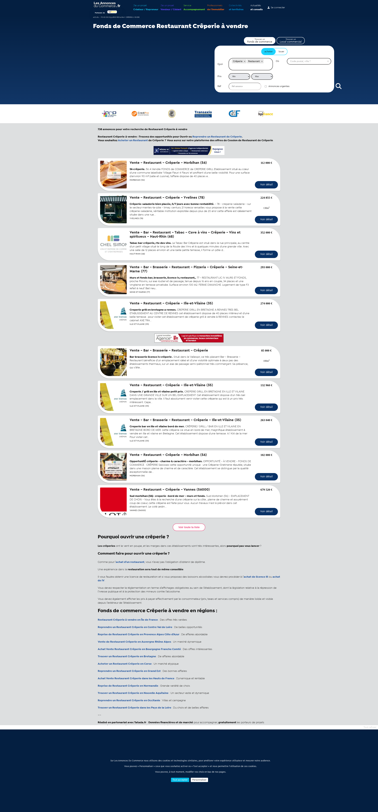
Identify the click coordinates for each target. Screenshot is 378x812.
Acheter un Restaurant (133, 140)
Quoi (220, 64)
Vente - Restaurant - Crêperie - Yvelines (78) (167, 197)
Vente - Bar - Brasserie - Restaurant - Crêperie (169, 350)
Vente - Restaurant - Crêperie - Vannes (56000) (170, 489)
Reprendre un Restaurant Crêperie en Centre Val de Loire (135, 627)
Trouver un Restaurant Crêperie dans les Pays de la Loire (135, 708)
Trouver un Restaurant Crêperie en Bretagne (127, 656)
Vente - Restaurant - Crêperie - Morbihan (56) (168, 163)
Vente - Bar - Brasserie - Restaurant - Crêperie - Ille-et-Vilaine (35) (185, 420)
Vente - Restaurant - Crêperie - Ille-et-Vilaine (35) (171, 303)
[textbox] (251, 67)
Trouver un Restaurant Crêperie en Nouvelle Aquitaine (133, 693)
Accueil (96, 17)
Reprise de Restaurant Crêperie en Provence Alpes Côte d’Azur (138, 634)
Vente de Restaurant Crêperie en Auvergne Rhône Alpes (134, 642)
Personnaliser (199, 780)
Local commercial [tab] (291, 40)
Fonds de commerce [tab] (259, 40)
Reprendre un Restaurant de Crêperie (217, 137)
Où (277, 61)
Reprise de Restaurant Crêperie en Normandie (128, 686)
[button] (245, 61)
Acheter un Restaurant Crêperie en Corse (125, 664)
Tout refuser (370, 727)
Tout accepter (180, 780)
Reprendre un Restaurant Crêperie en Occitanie (129, 700)
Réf (219, 86)
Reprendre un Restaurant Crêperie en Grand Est (129, 671)
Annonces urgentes (278, 86)
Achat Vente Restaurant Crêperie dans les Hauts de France (136, 678)
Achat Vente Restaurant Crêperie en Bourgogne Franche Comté (139, 649)
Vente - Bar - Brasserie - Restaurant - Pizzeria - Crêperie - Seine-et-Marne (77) (186, 269)
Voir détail (266, 184)
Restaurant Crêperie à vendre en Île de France (128, 620)
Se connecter (278, 7)
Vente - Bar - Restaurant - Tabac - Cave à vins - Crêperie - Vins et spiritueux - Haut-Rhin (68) (185, 234)
